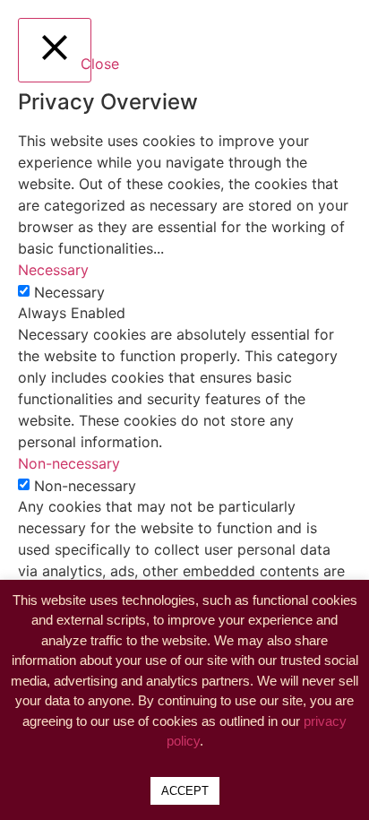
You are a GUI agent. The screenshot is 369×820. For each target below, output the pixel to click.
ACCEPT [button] (185, 791)
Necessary (69, 292)
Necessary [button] (53, 270)
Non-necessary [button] (69, 463)
